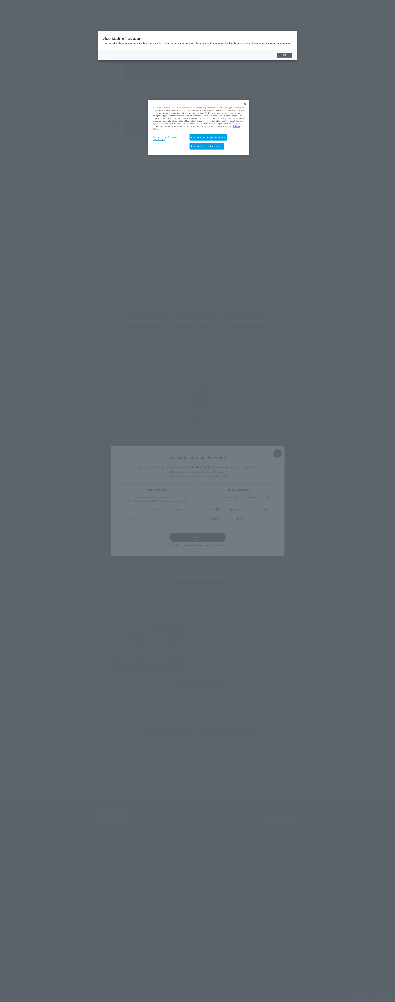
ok (284, 55)
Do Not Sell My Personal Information (165, 138)
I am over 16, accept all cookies (207, 146)
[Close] (244, 104)
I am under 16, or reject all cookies (208, 137)
